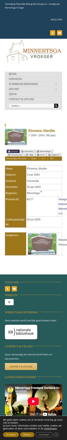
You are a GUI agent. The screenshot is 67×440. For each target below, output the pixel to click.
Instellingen (44, 434)
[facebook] (52, 32)
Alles (43, 158)
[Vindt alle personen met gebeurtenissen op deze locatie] (41, 193)
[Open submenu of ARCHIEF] (56, 89)
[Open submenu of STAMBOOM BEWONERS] (56, 84)
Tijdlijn (31, 155)
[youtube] (59, 32)
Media (33, 158)
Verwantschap (16, 155)
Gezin (42, 155)
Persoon (14, 151)
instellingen (50, 428)
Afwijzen (27, 434)
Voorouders (28, 151)
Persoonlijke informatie (16, 158)
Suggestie (55, 155)
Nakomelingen (45, 151)
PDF (52, 158)
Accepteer (11, 434)
